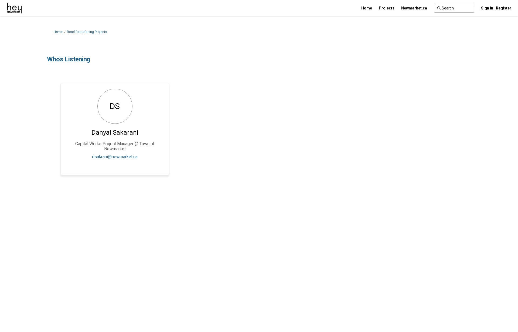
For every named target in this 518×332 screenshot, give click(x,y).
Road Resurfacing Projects (87, 32)
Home (58, 32)
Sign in (487, 8)
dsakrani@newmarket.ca (115, 156)
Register (503, 8)
